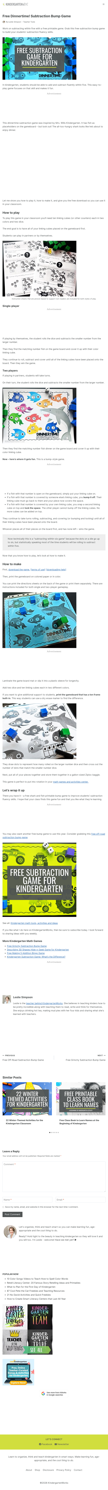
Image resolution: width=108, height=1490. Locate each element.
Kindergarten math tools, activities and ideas (34, 923)
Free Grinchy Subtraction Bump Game (27, 946)
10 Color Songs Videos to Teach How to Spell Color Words (37, 1278)
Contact (78, 1470)
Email (60, 1199)
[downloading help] (56, 569)
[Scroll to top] (102, 1464)
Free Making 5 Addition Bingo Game (26, 953)
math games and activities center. (70, 781)
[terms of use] (37, 569)
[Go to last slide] (7, 1106)
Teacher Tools (29, 22)
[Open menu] (103, 4)
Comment (10, 1164)
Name (8, 1199)
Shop (37, 1470)
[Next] (101, 1106)
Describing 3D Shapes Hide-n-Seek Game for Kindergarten (38, 949)
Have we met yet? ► (66, 1240)
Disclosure (48, 1470)
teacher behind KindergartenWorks (44, 1003)
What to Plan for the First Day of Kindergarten (31, 1287)
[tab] (49, 1132)
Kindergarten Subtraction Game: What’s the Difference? (36, 956)
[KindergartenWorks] (16, 4)
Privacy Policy (63, 1470)
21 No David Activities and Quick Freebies (29, 1294)
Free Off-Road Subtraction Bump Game (23, 1057)
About (29, 1470)
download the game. (19, 569)
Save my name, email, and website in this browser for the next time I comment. (41, 1207)
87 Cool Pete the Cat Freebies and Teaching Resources (36, 1291)
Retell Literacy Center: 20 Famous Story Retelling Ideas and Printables (43, 1282)
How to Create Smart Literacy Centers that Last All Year (36, 1299)
